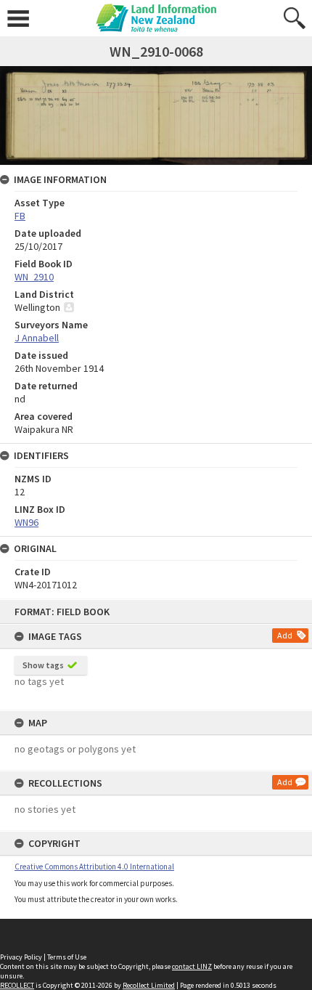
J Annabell (37, 337)
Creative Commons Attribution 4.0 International (94, 866)
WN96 (26, 522)
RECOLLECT (17, 985)
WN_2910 (34, 276)
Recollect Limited (149, 985)
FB (20, 215)
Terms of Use (66, 957)
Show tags (43, 665)
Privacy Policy (21, 957)
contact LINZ (192, 966)
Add (284, 635)
